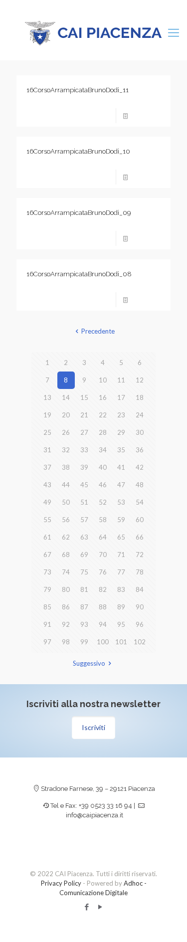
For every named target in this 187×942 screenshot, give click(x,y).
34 (103, 450)
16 (103, 397)
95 (121, 624)
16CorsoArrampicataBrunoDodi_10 (78, 151)
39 (84, 467)
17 (121, 397)
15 (84, 397)
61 (47, 537)
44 (66, 485)
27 (84, 432)
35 (121, 450)
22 (103, 415)
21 (84, 415)
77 (121, 572)
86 (66, 607)
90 (140, 607)
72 (140, 555)
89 (121, 607)
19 (47, 415)
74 (66, 572)
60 (140, 520)
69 (84, 555)
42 (140, 467)
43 (47, 485)
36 (140, 450)
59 (121, 520)
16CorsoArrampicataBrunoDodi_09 (78, 212)
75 (84, 572)
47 (121, 485)
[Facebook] (87, 906)
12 (140, 380)
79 (47, 589)
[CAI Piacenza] (93, 32)
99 (84, 642)
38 (66, 467)
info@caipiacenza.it (94, 815)
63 (84, 537)
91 (47, 624)
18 (140, 397)
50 (66, 502)
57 (84, 520)
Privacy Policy (61, 883)
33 (84, 450)
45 (84, 485)
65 (121, 537)
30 (140, 432)
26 (66, 432)
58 (103, 520)
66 (140, 537)
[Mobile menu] (173, 32)
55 (47, 520)
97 (47, 642)
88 (103, 607)
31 (47, 450)
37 (47, 467)
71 (121, 555)
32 (66, 450)
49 (47, 502)
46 (103, 485)
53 (121, 502)
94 (103, 624)
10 (103, 380)
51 (84, 502)
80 (66, 589)
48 (140, 485)
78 (140, 572)
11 (121, 380)
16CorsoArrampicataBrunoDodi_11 (77, 90)
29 (121, 432)
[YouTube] (100, 906)
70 (103, 555)
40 (103, 467)
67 (47, 555)
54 (140, 502)
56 (66, 520)
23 (121, 415)
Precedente (98, 331)
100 (103, 642)
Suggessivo (89, 663)
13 (47, 397)
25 (47, 432)
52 (103, 502)
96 (140, 624)
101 (121, 642)
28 (103, 432)
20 (66, 415)
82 (103, 589)
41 (121, 467)
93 (84, 624)
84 (140, 589)
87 (84, 607)
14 (66, 397)
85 (47, 607)
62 (66, 537)
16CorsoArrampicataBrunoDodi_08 (79, 274)
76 (103, 572)
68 (66, 555)
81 (84, 589)
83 (121, 589)
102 (140, 642)
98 (66, 642)
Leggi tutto (147, 116)
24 (140, 415)
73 (47, 572)
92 (66, 624)
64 (103, 537)
